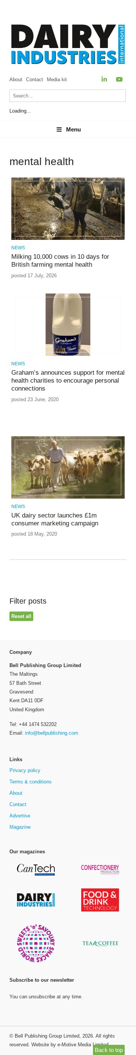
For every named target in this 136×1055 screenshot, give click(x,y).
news (18, 247)
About (15, 79)
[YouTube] (119, 79)
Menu (73, 129)
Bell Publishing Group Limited (47, 1036)
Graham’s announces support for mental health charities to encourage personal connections (68, 380)
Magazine (20, 827)
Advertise (19, 816)
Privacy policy (24, 770)
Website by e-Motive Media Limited (69, 1044)
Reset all (21, 616)
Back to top (109, 1050)
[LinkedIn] (104, 79)
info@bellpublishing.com (51, 733)
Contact (34, 79)
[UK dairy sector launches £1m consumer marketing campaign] (68, 497)
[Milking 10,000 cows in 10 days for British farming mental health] (68, 238)
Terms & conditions (30, 782)
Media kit (57, 79)
